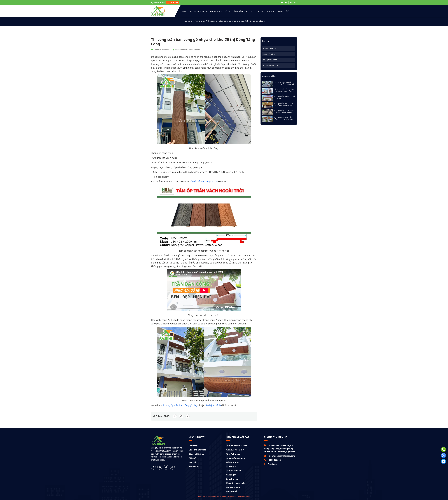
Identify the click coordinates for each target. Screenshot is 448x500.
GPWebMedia (245, 496)
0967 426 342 (159, 2)
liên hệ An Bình (213, 405)
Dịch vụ (249, 11)
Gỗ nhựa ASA (232, 462)
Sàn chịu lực (232, 479)
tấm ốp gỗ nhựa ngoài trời (203, 181)
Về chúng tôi (201, 11)
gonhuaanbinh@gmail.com (282, 456)
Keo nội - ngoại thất (235, 483)
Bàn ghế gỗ (231, 491)
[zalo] (443, 456)
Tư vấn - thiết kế (269, 48)
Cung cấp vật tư (269, 54)
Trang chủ (188, 21)
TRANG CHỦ (186, 11)
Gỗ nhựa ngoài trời (235, 449)
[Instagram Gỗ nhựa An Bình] (295, 2)
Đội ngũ (192, 458)
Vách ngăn (231, 474)
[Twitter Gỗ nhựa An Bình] (291, 2)
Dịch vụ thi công (196, 454)
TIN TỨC (259, 11)
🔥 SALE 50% (172, 2)
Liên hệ (280, 11)
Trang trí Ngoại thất (271, 65)
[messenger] (443, 461)
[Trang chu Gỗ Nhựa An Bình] (158, 445)
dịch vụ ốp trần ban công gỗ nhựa (181, 405)
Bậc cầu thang (233, 487)
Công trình (200, 21)
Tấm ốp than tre (233, 470)
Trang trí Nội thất (270, 60)
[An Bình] (158, 15)
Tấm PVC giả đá (233, 454)
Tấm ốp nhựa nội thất (236, 445)
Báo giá (270, 11)
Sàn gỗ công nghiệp (235, 458)
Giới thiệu (193, 445)
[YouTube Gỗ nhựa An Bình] (286, 2)
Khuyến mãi (194, 466)
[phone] (443, 450)
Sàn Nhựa (231, 466)
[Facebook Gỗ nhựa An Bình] (282, 2)
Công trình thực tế (220, 11)
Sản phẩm (238, 11)
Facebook (272, 464)
